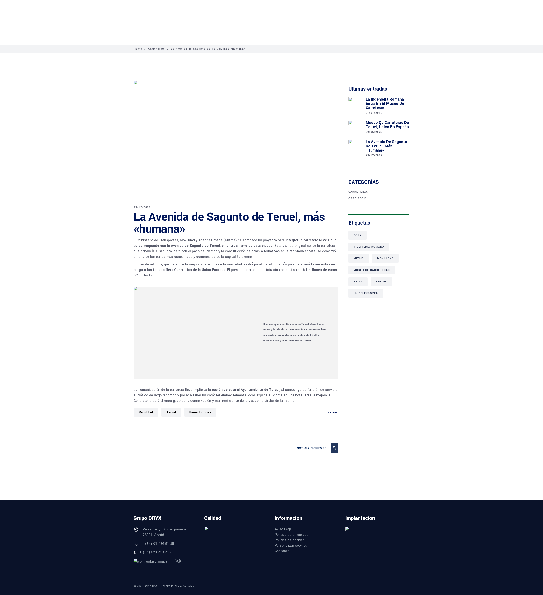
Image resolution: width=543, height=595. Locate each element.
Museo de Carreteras (372, 270)
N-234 (358, 281)
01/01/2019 (374, 113)
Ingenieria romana (369, 247)
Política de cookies (290, 540)
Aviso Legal (283, 529)
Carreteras (156, 49)
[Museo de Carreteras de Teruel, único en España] (354, 127)
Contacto (282, 551)
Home (138, 49)
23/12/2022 (142, 207)
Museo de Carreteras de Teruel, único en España (387, 125)
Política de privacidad (291, 535)
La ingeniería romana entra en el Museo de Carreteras (385, 104)
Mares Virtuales (184, 586)
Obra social (358, 198)
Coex (358, 235)
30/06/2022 (374, 132)
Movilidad (146, 412)
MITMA (359, 258)
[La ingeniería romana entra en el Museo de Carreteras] (354, 103)
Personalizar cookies (291, 545)
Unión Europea (200, 412)
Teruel (171, 412)
